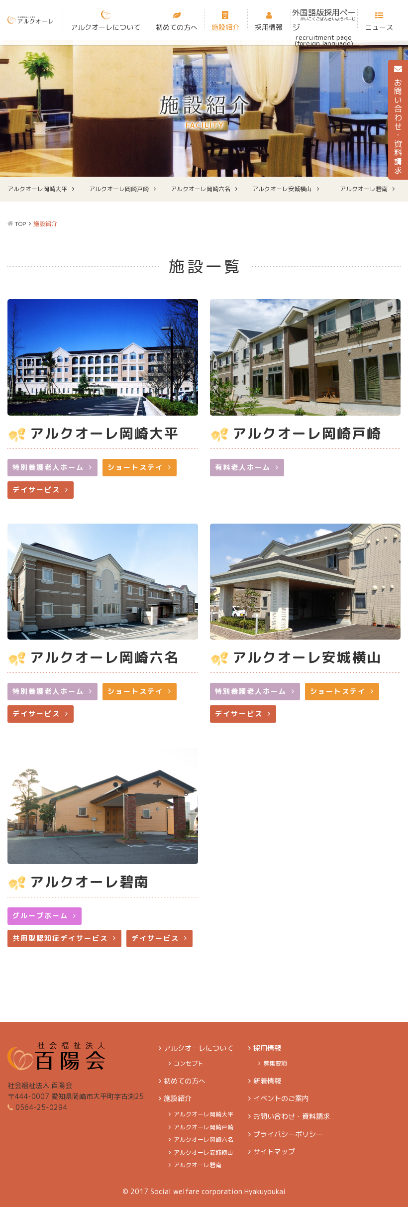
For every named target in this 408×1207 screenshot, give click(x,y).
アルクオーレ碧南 (364, 189)
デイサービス (36, 489)
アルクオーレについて (105, 27)
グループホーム (40, 915)
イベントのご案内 (281, 1098)
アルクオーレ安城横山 (282, 189)
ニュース (379, 27)
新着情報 (267, 1081)
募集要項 (275, 1063)
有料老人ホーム (243, 467)
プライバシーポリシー (288, 1134)
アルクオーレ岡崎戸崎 (119, 189)
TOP (20, 223)
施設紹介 (225, 27)
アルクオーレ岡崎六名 (200, 189)
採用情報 (269, 27)
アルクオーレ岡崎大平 (37, 189)
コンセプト (189, 1063)
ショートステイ (135, 467)
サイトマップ (274, 1151)
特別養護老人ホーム (48, 467)
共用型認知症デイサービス (60, 938)
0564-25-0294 (41, 1107)
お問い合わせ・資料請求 (291, 1116)
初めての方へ (177, 27)
